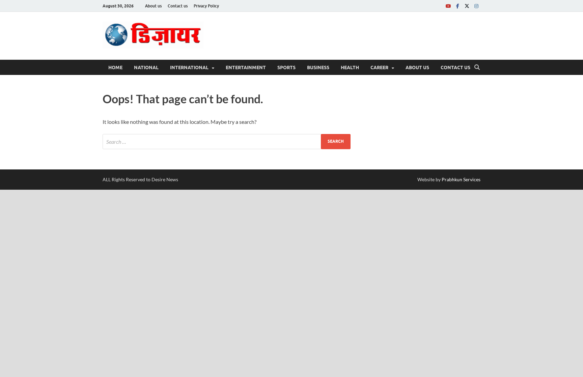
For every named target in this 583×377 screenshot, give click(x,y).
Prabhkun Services (461, 179)
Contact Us (455, 67)
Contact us (178, 5)
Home (115, 67)
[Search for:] (227, 141)
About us (153, 5)
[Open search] (477, 67)
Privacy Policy (206, 5)
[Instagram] (476, 6)
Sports (286, 67)
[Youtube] (448, 6)
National (146, 67)
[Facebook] (457, 6)
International (189, 67)
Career (379, 67)
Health (350, 67)
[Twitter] (467, 6)
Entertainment (246, 67)
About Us (417, 67)
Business (318, 67)
